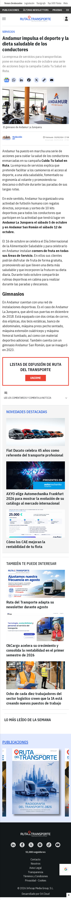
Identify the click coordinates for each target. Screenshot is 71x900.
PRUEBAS (57, 10)
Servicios (8, 31)
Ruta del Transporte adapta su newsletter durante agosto (30, 604)
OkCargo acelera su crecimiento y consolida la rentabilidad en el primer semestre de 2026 (35, 650)
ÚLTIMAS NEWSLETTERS (36, 10)
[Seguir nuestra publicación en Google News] (6, 80)
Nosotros (35, 863)
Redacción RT (17, 138)
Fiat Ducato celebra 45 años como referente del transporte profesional (34, 452)
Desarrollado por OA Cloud (36, 893)
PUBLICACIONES (10, 10)
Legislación (29, 3)
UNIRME (35, 378)
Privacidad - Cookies (35, 880)
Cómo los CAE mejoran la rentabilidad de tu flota (25, 544)
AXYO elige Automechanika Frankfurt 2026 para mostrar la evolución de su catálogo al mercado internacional (35, 498)
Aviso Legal (35, 867)
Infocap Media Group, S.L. (39, 888)
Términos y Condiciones (35, 876)
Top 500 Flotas (54, 3)
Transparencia (35, 872)
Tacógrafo (41, 3)
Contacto (35, 859)
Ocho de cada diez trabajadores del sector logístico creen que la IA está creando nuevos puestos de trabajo (34, 698)
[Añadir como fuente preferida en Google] (65, 869)
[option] (35, 781)
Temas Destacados (13, 3)
